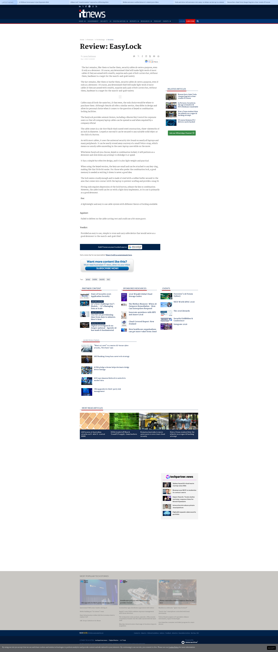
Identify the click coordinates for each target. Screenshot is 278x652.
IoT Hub (123, 640)
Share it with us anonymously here (119, 255)
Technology (100, 40)
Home (82, 40)
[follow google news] (89, 6)
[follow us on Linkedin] (79, 6)
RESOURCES (145, 21)
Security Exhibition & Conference (183, 320)
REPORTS (133, 21)
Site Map (193, 633)
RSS (198, 633)
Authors (162, 633)
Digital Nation (113, 640)
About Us (143, 633)
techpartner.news (101, 640)
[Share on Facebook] (142, 56)
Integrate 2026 (180, 324)
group (88, 279)
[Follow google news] (151, 61)
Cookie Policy (174, 647)
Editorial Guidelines (153, 633)
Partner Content (91, 288)
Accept (271, 648)
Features (90, 40)
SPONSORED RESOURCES (134, 288)
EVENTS (166, 21)
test (108, 279)
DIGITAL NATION (119, 21)
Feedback (168, 633)
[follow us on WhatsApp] (93, 6)
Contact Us (137, 633)
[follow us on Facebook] (86, 6)
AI (110, 21)
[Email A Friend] (154, 56)
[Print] (157, 56)
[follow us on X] (83, 6)
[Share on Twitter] (139, 56)
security (101, 279)
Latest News (7, 2)
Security (110, 40)
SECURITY (104, 21)
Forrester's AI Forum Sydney (183, 295)
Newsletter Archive (184, 633)
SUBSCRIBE (190, 21)
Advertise (175, 633)
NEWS (81, 21)
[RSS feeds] (96, 6)
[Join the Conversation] (134, 56)
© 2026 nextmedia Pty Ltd (95, 633)
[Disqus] (119, 470)
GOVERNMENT (93, 21)
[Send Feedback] (150, 56)
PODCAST (157, 21)
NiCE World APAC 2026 (184, 302)
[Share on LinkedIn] (146, 56)
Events (166, 288)
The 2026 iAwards (182, 311)
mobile (95, 279)
